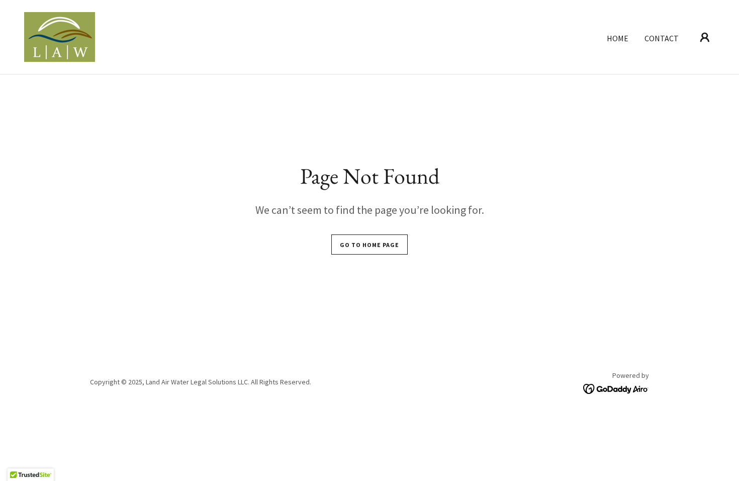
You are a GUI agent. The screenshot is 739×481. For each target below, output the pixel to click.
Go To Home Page (369, 245)
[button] (705, 37)
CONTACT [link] (661, 38)
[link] (59, 36)
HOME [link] (617, 38)
